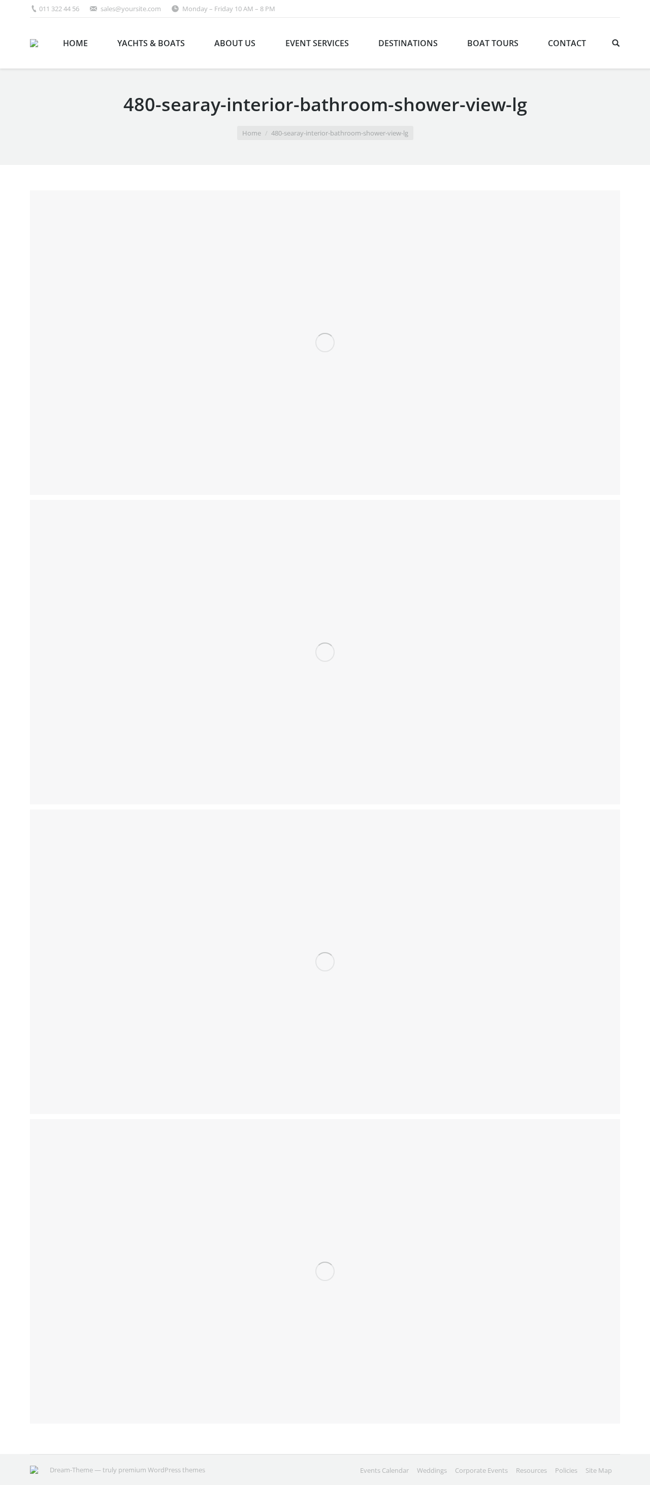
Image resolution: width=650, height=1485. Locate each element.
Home (251, 133)
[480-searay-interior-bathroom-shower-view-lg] (325, 342)
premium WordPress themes (161, 1469)
